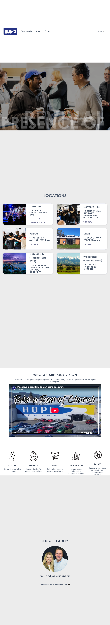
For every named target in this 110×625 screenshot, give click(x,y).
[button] (100, 31)
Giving (38, 31)
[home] (10, 31)
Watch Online (27, 31)
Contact (48, 31)
